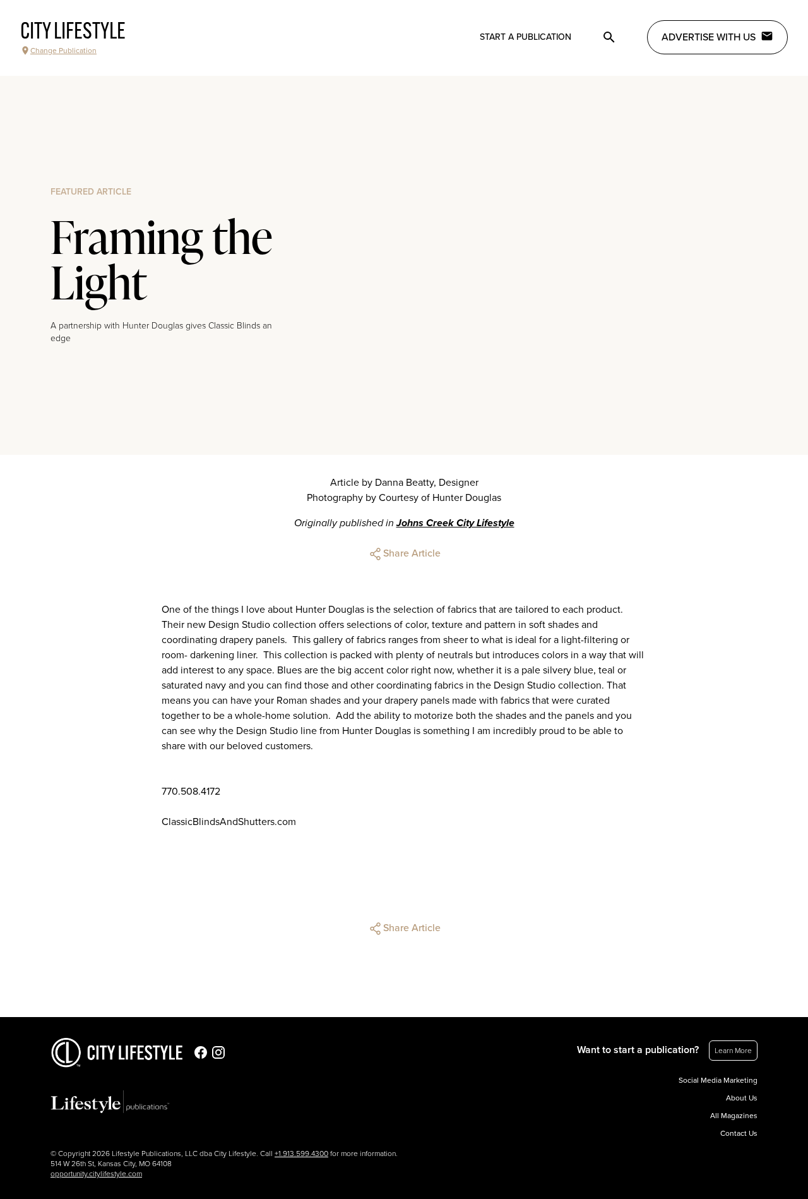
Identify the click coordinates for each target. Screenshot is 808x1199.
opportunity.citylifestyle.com (96, 1173)
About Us (742, 1098)
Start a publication (525, 37)
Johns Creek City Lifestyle (455, 523)
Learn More (733, 1050)
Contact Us (739, 1133)
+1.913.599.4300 (301, 1153)
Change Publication (63, 50)
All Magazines (734, 1115)
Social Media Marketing (718, 1080)
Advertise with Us (709, 37)
